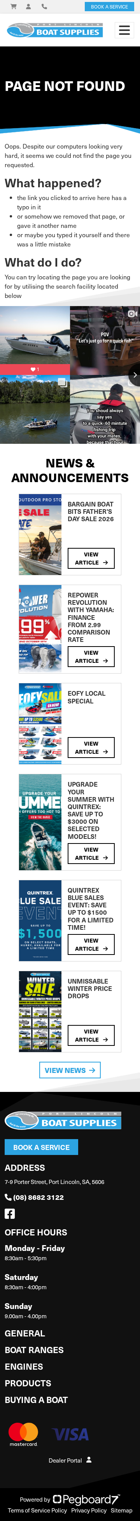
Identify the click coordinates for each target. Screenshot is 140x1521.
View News (65, 1070)
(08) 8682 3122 (38, 1197)
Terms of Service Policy (37, 1510)
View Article (87, 558)
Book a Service (41, 1147)
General (25, 1333)
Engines (24, 1366)
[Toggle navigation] (124, 30)
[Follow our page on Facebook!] (11, 1215)
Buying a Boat (36, 1399)
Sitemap (122, 1510)
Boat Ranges (34, 1349)
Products (28, 1383)
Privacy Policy (89, 1510)
